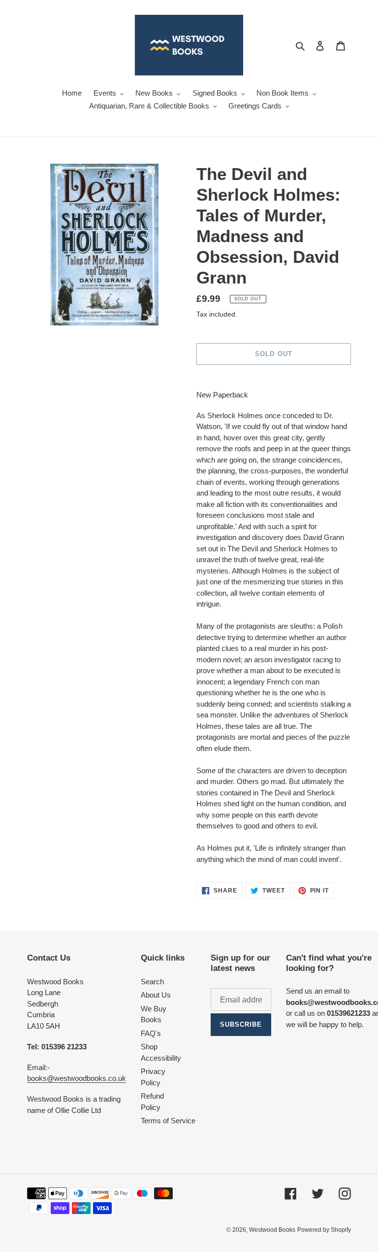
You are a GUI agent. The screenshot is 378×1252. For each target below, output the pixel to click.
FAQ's (151, 1033)
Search (152, 981)
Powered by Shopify (324, 1229)
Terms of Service (168, 1120)
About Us (156, 995)
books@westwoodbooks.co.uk (76, 1078)
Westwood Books (272, 1229)
